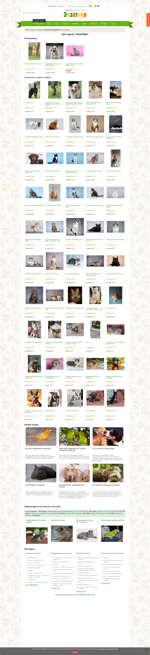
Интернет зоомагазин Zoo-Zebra (36, 560)
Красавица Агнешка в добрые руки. (75, 308)
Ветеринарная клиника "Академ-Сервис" (63, 573)
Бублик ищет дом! (110, 308)
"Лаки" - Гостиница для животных (111, 576)
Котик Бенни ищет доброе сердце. (95, 136)
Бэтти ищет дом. (29, 102)
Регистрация (83, 6)
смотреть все (55, 588)
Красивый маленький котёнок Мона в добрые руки (34, 377)
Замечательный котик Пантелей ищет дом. (94, 240)
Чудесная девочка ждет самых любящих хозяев (53, 64)
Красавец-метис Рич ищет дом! (33, 63)
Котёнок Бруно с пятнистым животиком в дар (52, 377)
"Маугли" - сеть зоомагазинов (35, 573)
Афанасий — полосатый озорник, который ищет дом (74, 343)
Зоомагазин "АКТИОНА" (34, 562)
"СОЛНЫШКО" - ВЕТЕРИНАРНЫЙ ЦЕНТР (63, 581)
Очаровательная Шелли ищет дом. (115, 273)
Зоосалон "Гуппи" (32, 579)
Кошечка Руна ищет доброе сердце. (34, 205)
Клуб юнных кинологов (84, 572)
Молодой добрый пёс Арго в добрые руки (93, 377)
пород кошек (96, 513)
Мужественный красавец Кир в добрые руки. (114, 377)
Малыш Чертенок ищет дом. (52, 171)
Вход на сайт (72, 6)
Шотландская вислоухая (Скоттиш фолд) (84, 521)
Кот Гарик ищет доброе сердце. (53, 205)
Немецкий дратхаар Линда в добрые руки (32, 171)
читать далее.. (65, 30)
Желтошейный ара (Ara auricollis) (112, 520)
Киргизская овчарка (58, 520)
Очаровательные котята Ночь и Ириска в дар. (114, 137)
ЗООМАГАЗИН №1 (32, 557)
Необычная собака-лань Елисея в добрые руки (33, 411)
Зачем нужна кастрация (35, 485)
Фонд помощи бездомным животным (112, 564)
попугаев (119, 513)
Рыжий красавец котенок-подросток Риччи (54, 308)
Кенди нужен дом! (111, 410)
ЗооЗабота (106, 557)
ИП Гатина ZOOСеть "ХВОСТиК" (36, 565)
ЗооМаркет (31, 570)
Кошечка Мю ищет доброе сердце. (34, 136)
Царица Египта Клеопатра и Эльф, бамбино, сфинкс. (74, 64)
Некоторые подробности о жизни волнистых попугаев (72, 449)
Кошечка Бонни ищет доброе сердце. (73, 206)
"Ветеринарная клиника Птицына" (61, 576)
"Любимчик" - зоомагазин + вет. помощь (38, 582)
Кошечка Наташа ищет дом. (52, 136)
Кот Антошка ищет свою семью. (94, 205)
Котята (88, 342)
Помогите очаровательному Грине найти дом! (54, 343)
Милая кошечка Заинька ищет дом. (115, 239)
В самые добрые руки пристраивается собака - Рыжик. (94, 308)
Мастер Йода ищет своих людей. (33, 342)
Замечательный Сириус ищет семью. (113, 103)
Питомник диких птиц (83, 584)
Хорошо (75, 652)
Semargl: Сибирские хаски (84, 566)
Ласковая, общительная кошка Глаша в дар (74, 377)
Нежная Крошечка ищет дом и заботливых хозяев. (94, 274)
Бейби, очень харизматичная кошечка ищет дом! (93, 103)
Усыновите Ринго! (49, 410)
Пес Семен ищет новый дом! (113, 171)
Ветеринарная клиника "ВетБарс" (61, 562)
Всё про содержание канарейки (38, 449)
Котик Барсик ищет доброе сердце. (75, 136)
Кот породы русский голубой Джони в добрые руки (115, 343)
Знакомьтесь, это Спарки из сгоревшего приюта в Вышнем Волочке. (53, 104)
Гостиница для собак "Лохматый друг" (113, 573)
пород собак (70, 513)
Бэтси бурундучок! (90, 410)
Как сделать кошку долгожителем (106, 485)
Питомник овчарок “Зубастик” (86, 578)
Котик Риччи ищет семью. (52, 273)
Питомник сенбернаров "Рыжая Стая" (87, 575)
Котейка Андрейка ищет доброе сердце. (114, 206)
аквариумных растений (106, 511)
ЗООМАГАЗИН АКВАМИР (34, 568)
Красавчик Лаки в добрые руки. (74, 239)
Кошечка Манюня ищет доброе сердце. (33, 240)
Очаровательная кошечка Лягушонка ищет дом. (72, 171)
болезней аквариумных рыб (41, 513)
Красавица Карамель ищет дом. (94, 171)
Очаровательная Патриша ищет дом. (33, 308)
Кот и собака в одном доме (103, 449)
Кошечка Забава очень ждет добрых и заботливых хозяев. (53, 240)
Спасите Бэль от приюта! (72, 410)
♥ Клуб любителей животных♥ (84, 595)
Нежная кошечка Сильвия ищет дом (34, 273)
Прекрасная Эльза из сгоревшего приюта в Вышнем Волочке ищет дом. (74, 104)
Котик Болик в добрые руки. (73, 273)
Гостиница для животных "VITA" (61, 578)
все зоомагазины (32, 585)
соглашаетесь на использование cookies (107, 649)
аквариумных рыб (75, 511)
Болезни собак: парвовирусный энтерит (71, 486)
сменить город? (61, 6)
